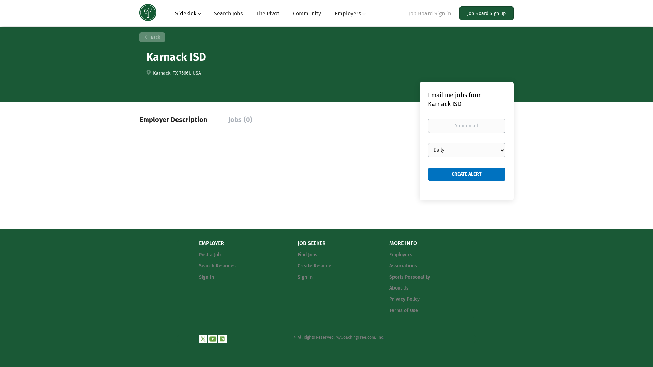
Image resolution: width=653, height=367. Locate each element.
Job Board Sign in (429, 13)
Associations (403, 266)
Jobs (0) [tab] (240, 120)
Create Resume (314, 266)
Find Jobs (307, 255)
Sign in (206, 277)
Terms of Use (403, 310)
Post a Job (210, 255)
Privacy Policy (404, 299)
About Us (399, 288)
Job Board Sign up (486, 13)
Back (155, 37)
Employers (400, 255)
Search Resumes (217, 266)
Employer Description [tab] (173, 120)
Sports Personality (409, 277)
